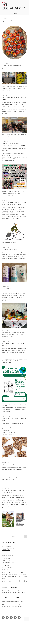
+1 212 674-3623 (6, 550)
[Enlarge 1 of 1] (25, 513)
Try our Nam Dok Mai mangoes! (11, 66)
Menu (15, 13)
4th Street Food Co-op (13, 8)
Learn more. (23, 592)
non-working (13, 592)
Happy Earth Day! (7, 289)
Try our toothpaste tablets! (10, 249)
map (13, 548)
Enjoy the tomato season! (10, 21)
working (6, 592)
